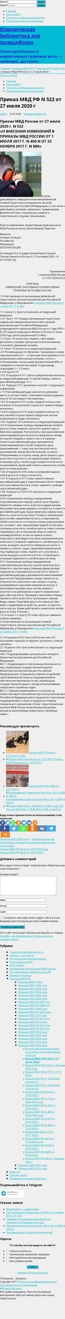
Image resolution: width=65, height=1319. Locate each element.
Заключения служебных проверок (30, 1254)
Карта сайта (13, 14)
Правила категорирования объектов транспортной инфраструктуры (28, 1220)
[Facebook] (2, 822)
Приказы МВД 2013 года (32, 1022)
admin (3, 114)
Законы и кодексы (20, 975)
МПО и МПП (17, 965)
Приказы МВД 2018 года (32, 1038)
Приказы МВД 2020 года (50, 68)
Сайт (3, 911)
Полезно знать (18, 1175)
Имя (2, 900)
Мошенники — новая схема (22, 1209)
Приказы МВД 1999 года (32, 985)
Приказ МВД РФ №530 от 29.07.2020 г (22, 852)
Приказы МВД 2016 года (32, 1032)
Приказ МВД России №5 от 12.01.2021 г (34, 761)
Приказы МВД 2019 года (32, 1042)
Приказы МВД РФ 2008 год (34, 1005)
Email (3, 906)
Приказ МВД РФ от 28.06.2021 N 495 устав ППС (33, 809)
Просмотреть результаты (32, 1272)
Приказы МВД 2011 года (32, 1015)
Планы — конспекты (22, 955)
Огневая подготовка (27, 842)
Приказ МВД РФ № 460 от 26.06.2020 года (40, 1113)
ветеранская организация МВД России (33, 968)
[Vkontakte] (29, 822)
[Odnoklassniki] (18, 822)
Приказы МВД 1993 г (30, 982)
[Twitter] (8, 822)
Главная (11, 11)
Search (4, 1)
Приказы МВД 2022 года (32, 1168)
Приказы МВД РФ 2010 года (34, 1012)
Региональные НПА (21, 962)
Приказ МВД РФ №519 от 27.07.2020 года (24, 849)
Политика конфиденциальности (25, 17)
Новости (15, 1172)
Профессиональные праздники (28, 1178)
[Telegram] (23, 822)
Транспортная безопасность (27, 952)
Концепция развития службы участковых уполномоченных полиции (42, 1052)
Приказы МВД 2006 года (32, 998)
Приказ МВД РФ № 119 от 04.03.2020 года (40, 1100)
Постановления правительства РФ (30, 972)
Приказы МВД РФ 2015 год (34, 1028)
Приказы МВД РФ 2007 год (34, 1002)
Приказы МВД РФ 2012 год (34, 1018)
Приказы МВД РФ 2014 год (34, 1025)
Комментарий (9, 874)
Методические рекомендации (28, 958)
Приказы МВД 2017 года (32, 1035)
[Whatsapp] (13, 822)
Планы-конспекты (20, 1251)
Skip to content (8, 75)
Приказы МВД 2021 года (32, 1165)
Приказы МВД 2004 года (32, 992)
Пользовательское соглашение (25, 21)
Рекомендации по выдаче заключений (29, 1232)
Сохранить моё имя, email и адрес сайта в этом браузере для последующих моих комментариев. (30, 919)
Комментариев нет (35, 114)
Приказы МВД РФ (22, 68)
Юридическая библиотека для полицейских (20, 35)
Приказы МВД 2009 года (32, 1008)
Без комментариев (21, 1261)
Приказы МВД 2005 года (32, 995)
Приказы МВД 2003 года (32, 988)
